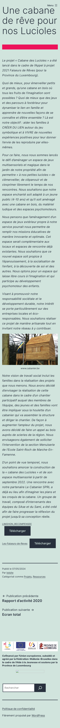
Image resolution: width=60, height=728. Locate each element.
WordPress (38, 715)
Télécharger (17, 531)
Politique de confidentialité (18, 708)
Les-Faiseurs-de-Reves (14, 543)
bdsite (10, 572)
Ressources (39, 576)
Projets (28, 576)
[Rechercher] (40, 688)
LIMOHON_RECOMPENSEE (17, 523)
